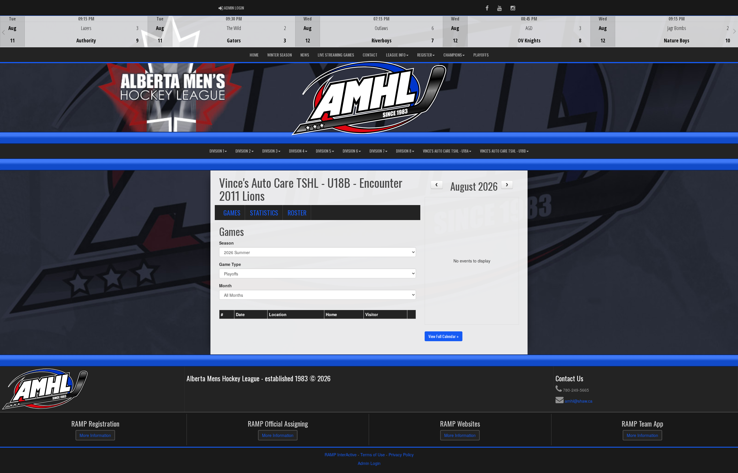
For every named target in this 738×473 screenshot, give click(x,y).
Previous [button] (3, 32)
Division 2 (243, 151)
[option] (74, 31)
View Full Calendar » (443, 336)
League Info (396, 55)
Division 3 (270, 151)
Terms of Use (372, 454)
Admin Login (369, 463)
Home (254, 55)
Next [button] (734, 31)
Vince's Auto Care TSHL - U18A (445, 151)
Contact (370, 55)
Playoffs (481, 55)
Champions (452, 55)
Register (424, 55)
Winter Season (279, 55)
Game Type (230, 264)
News (304, 55)
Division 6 (350, 151)
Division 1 (217, 151)
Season (226, 243)
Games (231, 212)
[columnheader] (226, 314)
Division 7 (377, 151)
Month (225, 285)
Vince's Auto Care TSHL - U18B (503, 151)
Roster (297, 212)
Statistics (264, 212)
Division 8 (403, 151)
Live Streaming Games (336, 55)
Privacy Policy (401, 454)
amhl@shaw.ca (578, 401)
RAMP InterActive (341, 454)
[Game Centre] (74, 36)
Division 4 (296, 151)
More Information (95, 435)
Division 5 (323, 151)
